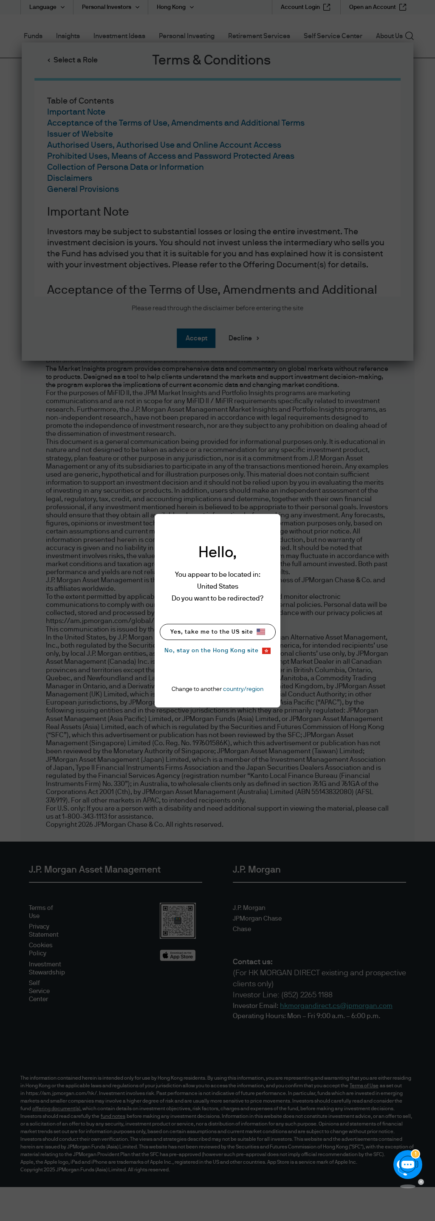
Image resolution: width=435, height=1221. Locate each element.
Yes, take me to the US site (211, 632)
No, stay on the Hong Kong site (211, 651)
